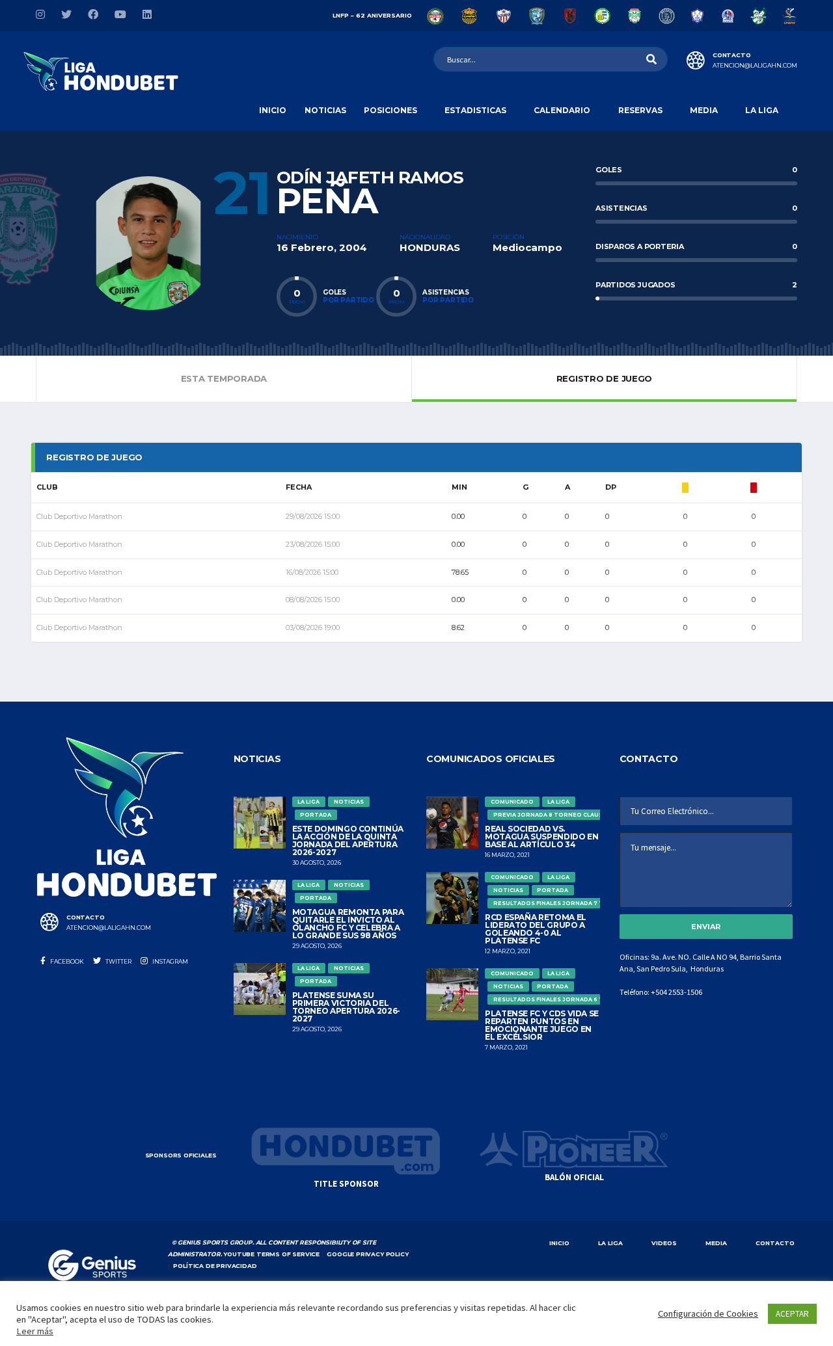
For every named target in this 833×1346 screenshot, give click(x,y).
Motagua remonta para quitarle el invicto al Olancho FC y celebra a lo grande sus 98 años (348, 923)
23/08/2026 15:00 (313, 544)
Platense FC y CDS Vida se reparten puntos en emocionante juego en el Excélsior (542, 1025)
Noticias (325, 110)
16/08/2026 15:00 (312, 572)
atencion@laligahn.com (755, 65)
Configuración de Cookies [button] (708, 1313)
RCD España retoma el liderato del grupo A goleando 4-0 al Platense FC (535, 928)
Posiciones (390, 110)
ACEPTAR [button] (792, 1313)
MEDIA (716, 1243)
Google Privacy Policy (367, 1254)
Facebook (66, 961)
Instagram (169, 961)
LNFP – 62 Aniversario (372, 15)
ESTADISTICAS (475, 110)
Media (704, 110)
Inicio (272, 110)
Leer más (34, 1331)
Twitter (117, 961)
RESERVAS (640, 110)
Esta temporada (224, 378)
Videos (664, 1243)
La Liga (761, 110)
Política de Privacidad (214, 1265)
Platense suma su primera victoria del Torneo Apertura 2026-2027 (346, 1006)
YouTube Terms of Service (271, 1254)
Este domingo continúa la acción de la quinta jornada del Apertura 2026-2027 (347, 840)
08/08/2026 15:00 (313, 599)
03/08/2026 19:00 (313, 627)
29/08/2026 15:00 (313, 516)
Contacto (775, 1243)
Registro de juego (604, 378)
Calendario (562, 110)
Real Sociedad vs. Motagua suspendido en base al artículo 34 (541, 836)
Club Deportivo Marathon (79, 516)
